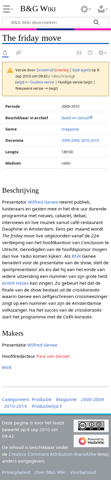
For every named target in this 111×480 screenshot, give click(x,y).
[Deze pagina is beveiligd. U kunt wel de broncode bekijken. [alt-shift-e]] (79, 53)
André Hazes (15, 283)
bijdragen (81, 70)
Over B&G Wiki (50, 472)
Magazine (66, 399)
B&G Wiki (38, 8)
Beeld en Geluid (75, 117)
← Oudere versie (39, 82)
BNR (76, 256)
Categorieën (15, 399)
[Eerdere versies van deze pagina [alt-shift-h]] (90, 53)
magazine (70, 129)
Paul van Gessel (53, 356)
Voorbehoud (83, 472)
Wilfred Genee (43, 202)
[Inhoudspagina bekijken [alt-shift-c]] (5, 53)
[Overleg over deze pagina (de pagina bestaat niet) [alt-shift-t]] (18, 53)
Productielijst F (47, 406)
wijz (20, 82)
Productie (42, 399)
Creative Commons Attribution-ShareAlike (52, 454)
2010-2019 (90, 140)
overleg (62, 70)
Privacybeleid (16, 472)
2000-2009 (70, 140)
